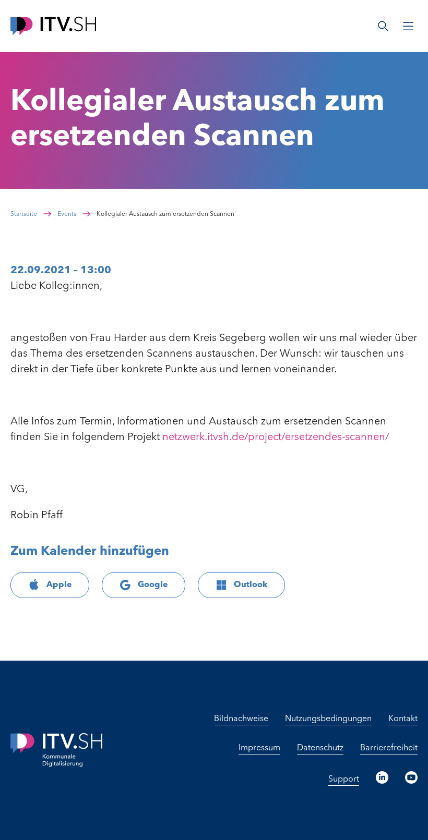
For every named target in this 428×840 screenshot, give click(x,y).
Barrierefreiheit (389, 748)
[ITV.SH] (53, 26)
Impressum (259, 748)
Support (343, 779)
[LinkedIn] (382, 777)
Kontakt (403, 719)
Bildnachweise (241, 719)
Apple (59, 585)
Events (66, 214)
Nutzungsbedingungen (328, 719)
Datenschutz (320, 748)
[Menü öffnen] (408, 26)
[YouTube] (411, 777)
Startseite (23, 214)
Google (153, 585)
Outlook (251, 585)
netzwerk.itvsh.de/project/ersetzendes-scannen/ (275, 437)
